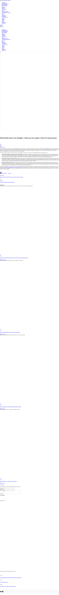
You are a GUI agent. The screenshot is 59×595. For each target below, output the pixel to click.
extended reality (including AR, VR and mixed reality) (13, 167)
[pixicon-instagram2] (1, 591)
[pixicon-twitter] (0, 591)
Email (1, 489)
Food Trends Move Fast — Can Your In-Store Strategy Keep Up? (8, 481)
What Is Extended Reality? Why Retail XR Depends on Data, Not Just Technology (10, 406)
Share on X (9, 173)
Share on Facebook (4, 173)
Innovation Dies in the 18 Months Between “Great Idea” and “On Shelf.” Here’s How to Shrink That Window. (14, 257)
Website (1, 490)
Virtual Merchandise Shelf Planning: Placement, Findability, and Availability (10, 332)
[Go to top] (0, 594)
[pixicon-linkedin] (2, 591)
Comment (1, 493)
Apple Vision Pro (47, 148)
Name (1, 488)
